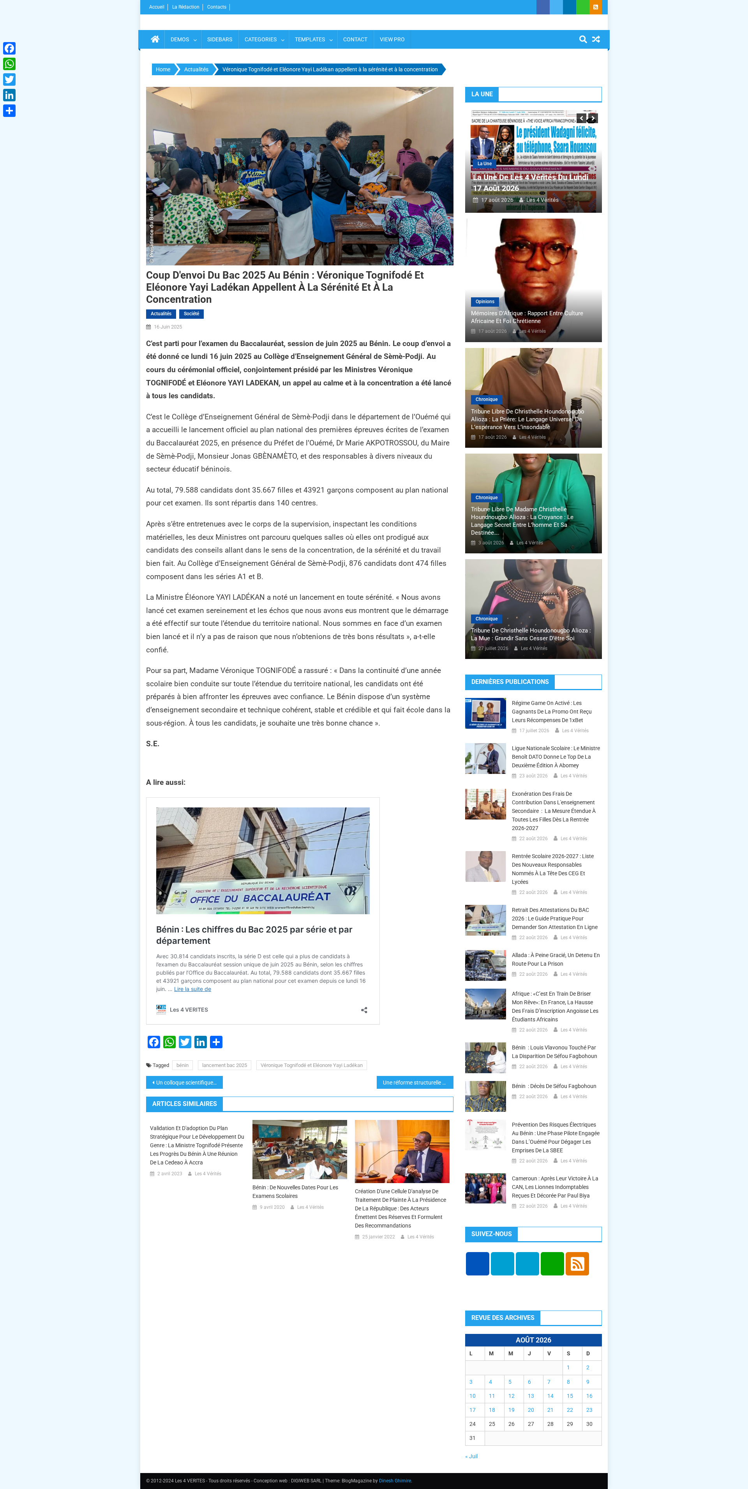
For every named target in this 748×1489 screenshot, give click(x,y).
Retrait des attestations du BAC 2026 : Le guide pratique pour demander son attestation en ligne (555, 918)
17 (472, 1410)
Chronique (486, 399)
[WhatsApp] (9, 64)
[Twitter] (9, 79)
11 (492, 1396)
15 (570, 1396)
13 (531, 1396)
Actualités (161, 313)
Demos (180, 39)
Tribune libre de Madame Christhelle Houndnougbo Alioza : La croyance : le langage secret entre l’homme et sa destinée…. (522, 521)
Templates (310, 39)
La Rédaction (185, 7)
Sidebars (219, 39)
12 (511, 1396)
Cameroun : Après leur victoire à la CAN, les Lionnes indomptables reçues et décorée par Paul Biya (555, 1187)
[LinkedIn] (9, 95)
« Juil (471, 1456)
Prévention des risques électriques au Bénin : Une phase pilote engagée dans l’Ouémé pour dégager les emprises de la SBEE (556, 1137)
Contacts (216, 7)
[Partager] (9, 110)
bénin (182, 1065)
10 (472, 1396)
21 (550, 1410)
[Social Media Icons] (477, 1263)
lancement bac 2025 (224, 1065)
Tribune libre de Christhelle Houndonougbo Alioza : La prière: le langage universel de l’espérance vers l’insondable (527, 419)
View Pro (392, 39)
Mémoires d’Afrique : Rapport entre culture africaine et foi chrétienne (527, 317)
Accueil (156, 7)
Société (191, 313)
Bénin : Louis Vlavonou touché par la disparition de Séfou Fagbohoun (554, 1051)
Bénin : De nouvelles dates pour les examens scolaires (295, 1191)
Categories (261, 39)
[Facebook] (9, 48)
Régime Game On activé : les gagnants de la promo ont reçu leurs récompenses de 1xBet (552, 711)
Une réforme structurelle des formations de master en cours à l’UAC (418, 1082)
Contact (355, 39)
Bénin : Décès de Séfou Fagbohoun (554, 1086)
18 (492, 1410)
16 (589, 1396)
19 (511, 1410)
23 (589, 1410)
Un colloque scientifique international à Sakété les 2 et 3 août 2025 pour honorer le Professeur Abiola (189, 1082)
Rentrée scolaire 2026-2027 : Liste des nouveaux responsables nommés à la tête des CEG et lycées (553, 869)
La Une (485, 163)
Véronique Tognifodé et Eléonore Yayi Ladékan (312, 1065)
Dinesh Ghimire (395, 1481)
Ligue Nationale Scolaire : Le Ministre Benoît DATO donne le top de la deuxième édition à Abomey (556, 756)
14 (550, 1396)
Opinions (485, 301)
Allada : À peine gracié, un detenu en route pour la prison (556, 959)
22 (570, 1410)
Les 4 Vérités (208, 1173)
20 (531, 1410)
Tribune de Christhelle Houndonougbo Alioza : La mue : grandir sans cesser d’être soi (531, 634)
